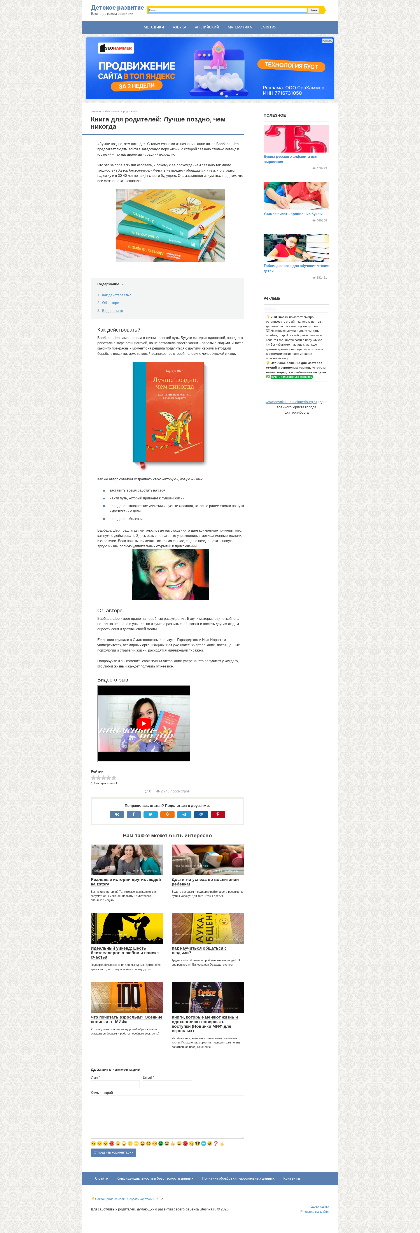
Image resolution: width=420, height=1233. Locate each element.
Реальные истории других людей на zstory (126, 881)
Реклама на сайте (314, 1212)
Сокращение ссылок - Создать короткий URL (127, 1199)
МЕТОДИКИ (154, 27)
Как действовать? (116, 295)
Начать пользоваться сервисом (291, 376)
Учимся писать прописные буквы (293, 214)
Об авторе (110, 303)
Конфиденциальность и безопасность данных (155, 1178)
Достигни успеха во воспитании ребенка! (205, 881)
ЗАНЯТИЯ (268, 27)
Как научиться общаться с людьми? (199, 950)
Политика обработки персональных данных (238, 1178)
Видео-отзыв (112, 311)
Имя (95, 1077)
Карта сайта (319, 1206)
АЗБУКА (179, 27)
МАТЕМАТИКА (240, 27)
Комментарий (102, 1093)
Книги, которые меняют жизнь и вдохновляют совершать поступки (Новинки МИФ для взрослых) (205, 1024)
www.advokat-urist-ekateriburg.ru (291, 402)
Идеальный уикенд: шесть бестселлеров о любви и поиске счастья (125, 953)
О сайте (101, 1178)
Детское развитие (117, 7)
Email (148, 1077)
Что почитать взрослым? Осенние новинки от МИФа (127, 1019)
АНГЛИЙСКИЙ (207, 27)
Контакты (291, 1178)
